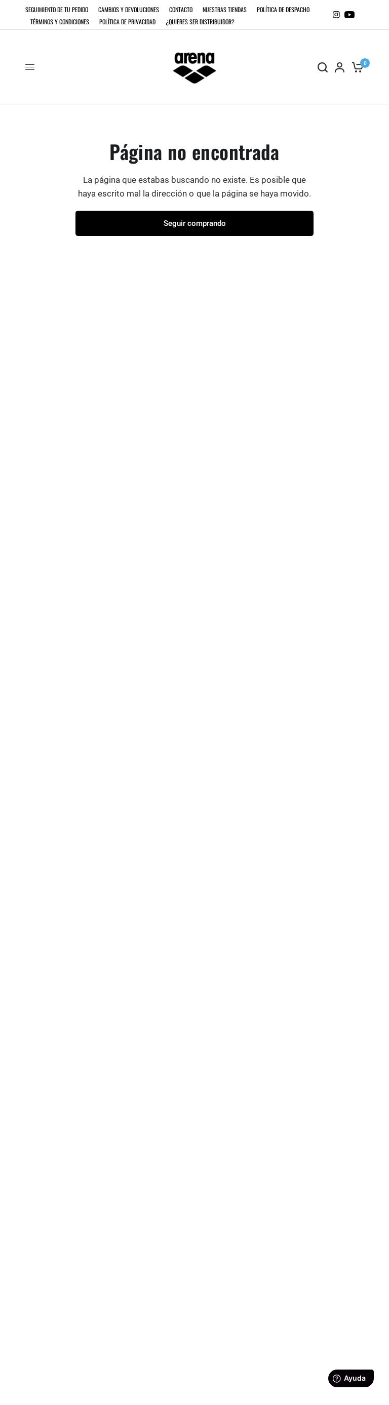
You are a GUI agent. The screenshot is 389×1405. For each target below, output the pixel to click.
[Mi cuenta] (339, 67)
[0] (356, 67)
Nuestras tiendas (225, 9)
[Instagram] (336, 14)
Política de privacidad (127, 21)
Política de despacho (283, 9)
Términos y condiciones (59, 21)
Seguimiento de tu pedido (56, 9)
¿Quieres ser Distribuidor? (200, 21)
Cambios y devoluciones (128, 9)
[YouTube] (349, 14)
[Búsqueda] (322, 67)
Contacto (180, 9)
